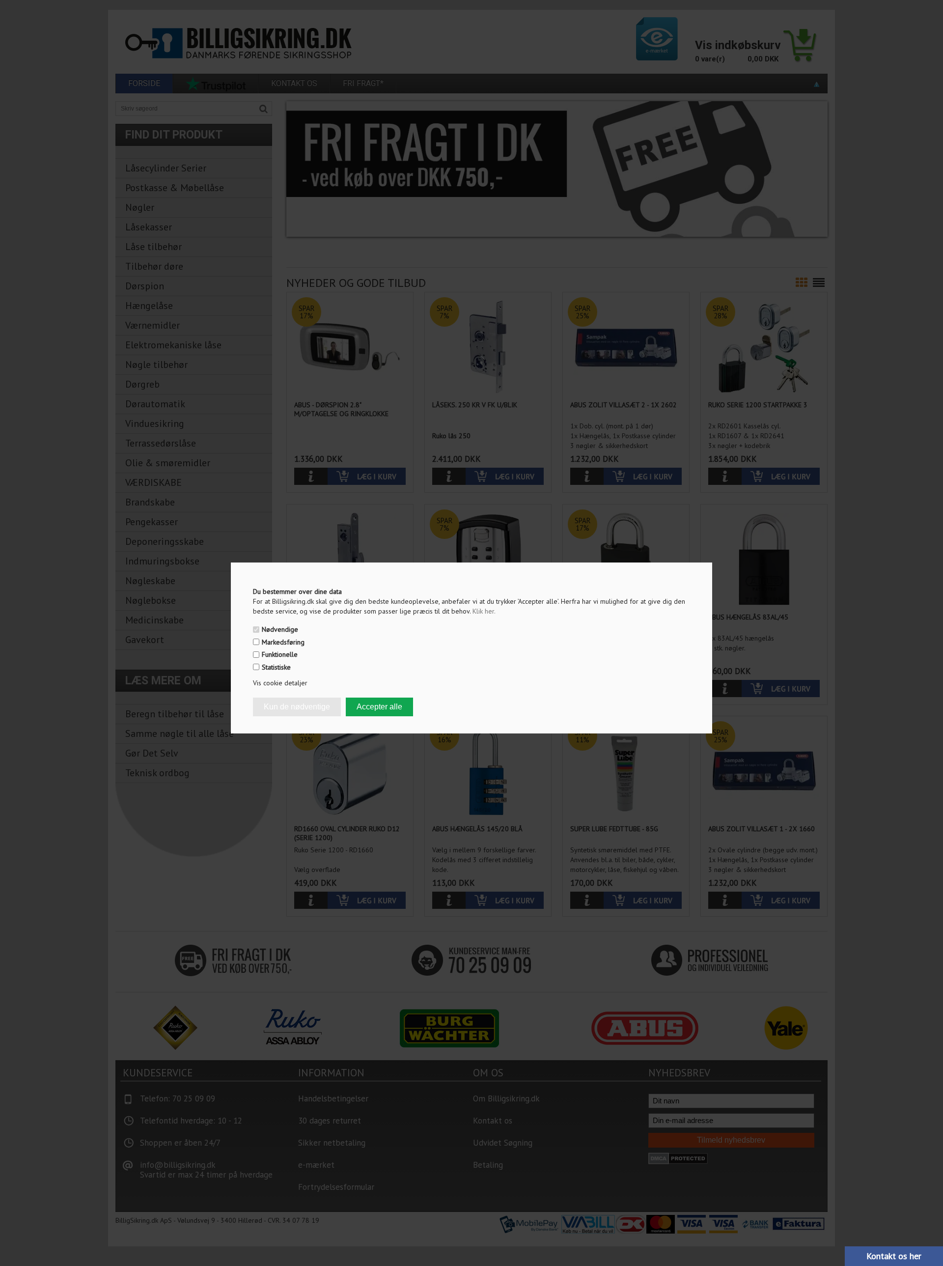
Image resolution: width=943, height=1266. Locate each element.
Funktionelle (280, 654)
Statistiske (276, 667)
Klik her (484, 611)
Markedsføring (283, 642)
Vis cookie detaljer (280, 682)
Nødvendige (280, 629)
